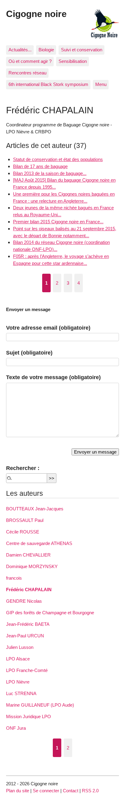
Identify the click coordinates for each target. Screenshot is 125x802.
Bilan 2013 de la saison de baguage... (49, 173)
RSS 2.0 (90, 790)
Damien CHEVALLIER (28, 554)
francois (14, 578)
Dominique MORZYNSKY (32, 566)
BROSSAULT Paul (24, 520)
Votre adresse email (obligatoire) (48, 327)
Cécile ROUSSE (22, 531)
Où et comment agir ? (30, 61)
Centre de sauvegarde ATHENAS (39, 543)
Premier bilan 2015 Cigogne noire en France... (58, 221)
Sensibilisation (73, 61)
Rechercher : (22, 468)
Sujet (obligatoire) (29, 352)
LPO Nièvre (17, 681)
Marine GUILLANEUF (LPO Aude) (40, 705)
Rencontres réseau (27, 72)
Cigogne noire (36, 14)
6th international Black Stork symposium (48, 84)
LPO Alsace (18, 658)
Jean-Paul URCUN (25, 635)
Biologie (46, 49)
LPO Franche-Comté (27, 670)
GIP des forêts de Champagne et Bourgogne (50, 612)
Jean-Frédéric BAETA (27, 624)
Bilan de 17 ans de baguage (40, 166)
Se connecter (46, 790)
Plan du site (17, 790)
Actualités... (20, 49)
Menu (100, 84)
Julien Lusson (19, 647)
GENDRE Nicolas (24, 601)
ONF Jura (16, 728)
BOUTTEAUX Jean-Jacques (34, 508)
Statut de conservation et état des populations (58, 159)
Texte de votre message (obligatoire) (53, 377)
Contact (70, 790)
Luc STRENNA (21, 693)
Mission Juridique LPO (28, 716)
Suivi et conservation (81, 49)
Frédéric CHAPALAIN (29, 589)
